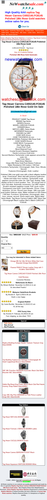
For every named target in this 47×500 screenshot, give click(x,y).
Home (3, 38)
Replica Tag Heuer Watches (15, 38)
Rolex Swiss (5, 30)
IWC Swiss (23, 32)
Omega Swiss (14, 32)
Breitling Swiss (29, 30)
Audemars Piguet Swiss (17, 30)
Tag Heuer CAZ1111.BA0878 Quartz (15, 441)
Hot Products (9, 327)
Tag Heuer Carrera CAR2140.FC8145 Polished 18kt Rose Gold (23, 39)
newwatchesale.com (28, 480)
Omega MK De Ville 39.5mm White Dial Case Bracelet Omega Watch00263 (26, 262)
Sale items (8, 323)
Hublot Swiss (5, 32)
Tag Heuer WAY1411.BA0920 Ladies (16, 417)
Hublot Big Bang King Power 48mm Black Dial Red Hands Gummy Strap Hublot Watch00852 (23, 385)
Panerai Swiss (39, 30)
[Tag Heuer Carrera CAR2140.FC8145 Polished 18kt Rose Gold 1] (34, 218)
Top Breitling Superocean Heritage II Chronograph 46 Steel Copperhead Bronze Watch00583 (22, 361)
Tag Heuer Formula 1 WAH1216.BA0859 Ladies (20, 429)
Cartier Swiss (32, 32)
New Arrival (8, 325)
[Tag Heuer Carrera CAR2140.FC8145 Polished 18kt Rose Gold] (17, 218)
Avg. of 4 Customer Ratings (23, 52)
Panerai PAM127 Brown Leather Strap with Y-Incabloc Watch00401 (27, 268)
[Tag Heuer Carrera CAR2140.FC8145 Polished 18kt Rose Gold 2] (17, 230)
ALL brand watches (12, 34)
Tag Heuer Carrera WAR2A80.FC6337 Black (18, 452)
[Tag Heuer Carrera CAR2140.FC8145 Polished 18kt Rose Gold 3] (34, 230)
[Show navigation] (3, 2)
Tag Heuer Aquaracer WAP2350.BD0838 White (19, 464)
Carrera (29, 38)
